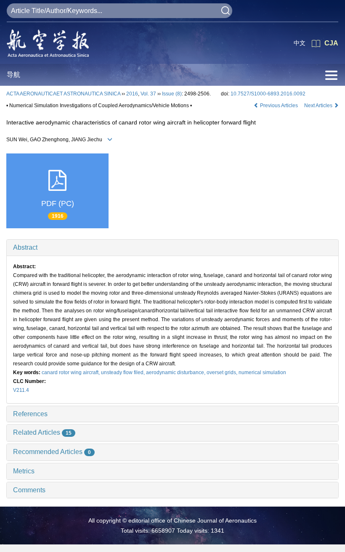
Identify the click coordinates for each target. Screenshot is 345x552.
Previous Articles (279, 105)
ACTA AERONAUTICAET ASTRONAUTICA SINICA (63, 94)
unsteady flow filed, (123, 372)
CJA (331, 43)
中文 (299, 43)
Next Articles (319, 105)
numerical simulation (262, 372)
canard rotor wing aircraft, (71, 372)
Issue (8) (172, 94)
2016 (132, 94)
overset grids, (223, 372)
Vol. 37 (148, 94)
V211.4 (21, 390)
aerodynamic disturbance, (176, 372)
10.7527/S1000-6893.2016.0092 (268, 94)
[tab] (172, 248)
